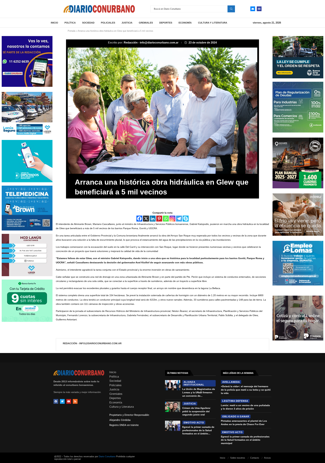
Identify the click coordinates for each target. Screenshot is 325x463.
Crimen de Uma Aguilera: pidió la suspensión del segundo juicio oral (196, 411)
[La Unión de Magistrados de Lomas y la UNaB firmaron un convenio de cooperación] (172, 385)
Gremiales (146, 22)
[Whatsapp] (166, 219)
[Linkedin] (153, 219)
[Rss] (75, 401)
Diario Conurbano (107, 456)
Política (70, 22)
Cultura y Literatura (212, 22)
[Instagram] (172, 219)
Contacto (254, 458)
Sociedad (88, 22)
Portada (71, 31)
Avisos (267, 458)
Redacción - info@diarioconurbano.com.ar (151, 42)
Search (231, 8)
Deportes (165, 22)
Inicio (54, 22)
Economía (185, 22)
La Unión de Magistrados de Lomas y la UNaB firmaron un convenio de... (198, 392)
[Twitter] (62, 401)
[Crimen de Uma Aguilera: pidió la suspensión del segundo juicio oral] (172, 407)
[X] (146, 219)
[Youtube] (68, 401)
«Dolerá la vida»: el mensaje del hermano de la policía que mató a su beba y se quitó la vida (246, 389)
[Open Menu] (259, 8)
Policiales (108, 22)
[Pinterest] (159, 219)
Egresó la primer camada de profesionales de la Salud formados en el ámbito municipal (245, 440)
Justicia (127, 22)
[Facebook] (139, 219)
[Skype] (186, 219)
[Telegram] (179, 219)
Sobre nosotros (237, 458)
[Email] (252, 8)
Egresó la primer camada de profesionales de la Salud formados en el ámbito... (198, 430)
